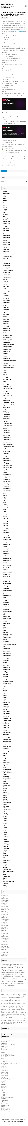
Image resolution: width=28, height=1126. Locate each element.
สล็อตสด (4, 843)
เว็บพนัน (4, 874)
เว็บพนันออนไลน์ (6, 876)
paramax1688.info (7, 490)
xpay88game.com (7, 746)
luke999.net (6, 419)
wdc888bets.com (7, 732)
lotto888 (5, 411)
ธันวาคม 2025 (4, 908)
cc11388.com (6, 295)
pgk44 (4, 509)
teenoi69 (5, 662)
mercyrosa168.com (7, 448)
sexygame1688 (6, 609)
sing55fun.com (6, 613)
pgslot (3, 1096)
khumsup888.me (7, 384)
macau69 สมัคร (6, 430)
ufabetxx (5, 695)
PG (3, 491)
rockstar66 (5, 571)
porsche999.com (7, 535)
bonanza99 (5, 279)
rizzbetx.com (6, 569)
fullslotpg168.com (7, 335)
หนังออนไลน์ (5, 855)
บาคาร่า (4, 781)
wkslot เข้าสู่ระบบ (4, 974)
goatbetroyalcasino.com (8, 344)
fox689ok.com (6, 328)
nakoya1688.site (7, 463)
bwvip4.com (6, 286)
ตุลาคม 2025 (4, 911)
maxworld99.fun (7, 437)
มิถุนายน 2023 (4, 955)
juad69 (4, 381)
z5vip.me (5, 753)
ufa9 (4, 692)
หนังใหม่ (4, 857)
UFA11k (4, 685)
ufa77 (4, 688)
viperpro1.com (6, 722)
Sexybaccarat (6, 604)
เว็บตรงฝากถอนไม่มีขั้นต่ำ (8, 871)
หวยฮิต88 (5, 862)
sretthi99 (5, 639)
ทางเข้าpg (5, 779)
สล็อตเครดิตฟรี (6, 848)
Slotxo (4, 630)
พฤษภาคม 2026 (5, 900)
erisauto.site (6, 309)
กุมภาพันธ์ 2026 (5, 905)
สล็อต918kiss (6, 830)
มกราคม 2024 (4, 944)
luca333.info (6, 412)
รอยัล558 (5, 804)
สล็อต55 (4, 820)
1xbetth (4, 202)
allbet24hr (5, 232)
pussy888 (4, 1048)
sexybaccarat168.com (8, 606)
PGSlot (4, 511)
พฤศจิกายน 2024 (5, 928)
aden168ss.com (6, 225)
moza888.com (6, 456)
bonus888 (5, 281)
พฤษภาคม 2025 (5, 919)
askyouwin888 (6, 246)
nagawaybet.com (7, 460)
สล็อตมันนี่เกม (6, 841)
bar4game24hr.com (7, 254)
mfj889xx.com (6, 451)
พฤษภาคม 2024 (5, 938)
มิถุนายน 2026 (4, 898)
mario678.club (6, 435)
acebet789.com (7, 221)
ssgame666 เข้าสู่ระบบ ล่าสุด (9, 644)
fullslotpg (5, 333)
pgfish (4, 502)
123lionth (5, 191)
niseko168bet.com (7, 465)
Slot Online (5, 621)
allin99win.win (6, 233)
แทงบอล (4, 885)
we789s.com (6, 734)
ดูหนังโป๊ (3, 1092)
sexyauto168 (6, 602)
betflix (4, 261)
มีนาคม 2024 (4, 941)
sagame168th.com (7, 590)
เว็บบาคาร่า (5, 873)
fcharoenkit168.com (8, 318)
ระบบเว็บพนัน (6, 806)
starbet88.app (6, 648)
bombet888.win (7, 277)
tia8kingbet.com (7, 667)
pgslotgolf (5, 525)
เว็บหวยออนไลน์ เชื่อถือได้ (8, 881)
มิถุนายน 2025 (4, 917)
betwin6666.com (7, 267)
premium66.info (7, 539)
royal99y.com (6, 578)
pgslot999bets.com (7, 520)
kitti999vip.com (7, 391)
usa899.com (6, 716)
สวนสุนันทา (11, 983)
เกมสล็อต (5, 866)
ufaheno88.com (7, 700)
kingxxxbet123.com (7, 388)
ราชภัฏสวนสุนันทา (7, 809)
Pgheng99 (5, 506)
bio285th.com (6, 272)
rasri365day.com (7, 558)
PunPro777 (5, 546)
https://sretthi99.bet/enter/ (9, 360)
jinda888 (5, 372)
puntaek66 (4, 1067)
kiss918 (5, 390)
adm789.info (6, 228)
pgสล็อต (4, 530)
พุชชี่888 (5, 797)
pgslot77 (5, 513)
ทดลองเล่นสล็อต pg (7, 778)
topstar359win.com (7, 672)
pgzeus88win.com (7, 528)
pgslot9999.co (6, 518)
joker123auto (6, 376)
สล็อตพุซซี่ (5, 839)
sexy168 (5, 600)
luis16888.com (6, 416)
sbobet (4, 593)
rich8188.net (6, 567)
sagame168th (6, 588)
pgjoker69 (5, 507)
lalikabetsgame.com (8, 397)
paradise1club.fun (7, 486)
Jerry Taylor (11, 171)
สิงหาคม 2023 (4, 952)
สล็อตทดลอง (4, 1091)
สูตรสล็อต (5, 852)
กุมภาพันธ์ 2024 (5, 943)
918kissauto (6, 210)
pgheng (4, 504)
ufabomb (5, 697)
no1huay (5, 469)
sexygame (5, 607)
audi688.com (6, 247)
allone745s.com (7, 237)
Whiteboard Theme (19, 1123)
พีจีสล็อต (5, 795)
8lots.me (5, 205)
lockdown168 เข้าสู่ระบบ (8, 402)
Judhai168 (5, 383)
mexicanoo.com (7, 449)
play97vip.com (4, 17)
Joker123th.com (7, 379)
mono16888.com (7, 455)
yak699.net (6, 748)
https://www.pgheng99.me (8, 1055)
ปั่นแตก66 (5, 788)
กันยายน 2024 (4, 931)
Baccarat (5, 253)
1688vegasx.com (7, 193)
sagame (5, 585)
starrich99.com (6, 650)
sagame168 (5, 586)
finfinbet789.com (7, 319)
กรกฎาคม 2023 (4, 954)
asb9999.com (6, 242)
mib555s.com (6, 453)
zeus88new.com (7, 757)
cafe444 (5, 288)
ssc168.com (6, 641)
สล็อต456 (5, 818)
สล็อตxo (4, 837)
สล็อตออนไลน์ (6, 844)
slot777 (4, 627)
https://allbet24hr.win (7, 1097)
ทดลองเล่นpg (6, 776)
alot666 (5, 240)
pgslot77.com (6, 514)
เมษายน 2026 (4, 901)
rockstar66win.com (7, 572)
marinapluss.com (7, 434)
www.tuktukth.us (7, 743)
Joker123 (5, 374)
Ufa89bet (5, 690)
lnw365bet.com (7, 400)
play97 (21, 161)
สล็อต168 (5, 816)
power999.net (6, 537)
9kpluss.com (6, 214)
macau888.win (6, 432)
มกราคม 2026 (4, 906)
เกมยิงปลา (5, 864)
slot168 (4, 625)
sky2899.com (6, 616)
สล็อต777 (5, 825)
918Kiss (5, 209)
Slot (4, 620)
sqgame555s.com (7, 637)
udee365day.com (7, 683)
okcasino (5, 472)
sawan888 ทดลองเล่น (8, 592)
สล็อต (4, 811)
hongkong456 (6, 358)
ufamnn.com (6, 706)
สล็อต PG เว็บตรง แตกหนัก (8, 815)
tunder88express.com (8, 679)
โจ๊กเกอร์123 (5, 887)
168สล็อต (5, 196)
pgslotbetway (5, 1105)
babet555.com (6, 251)
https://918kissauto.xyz (7, 1040)
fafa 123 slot (6, 314)
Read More (4, 171)
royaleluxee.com (7, 579)
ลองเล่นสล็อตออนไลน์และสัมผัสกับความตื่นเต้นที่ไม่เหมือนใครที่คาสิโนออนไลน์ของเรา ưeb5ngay (15, 1121)
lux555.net (5, 421)
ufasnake (5, 709)
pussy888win (6, 555)
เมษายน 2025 (4, 920)
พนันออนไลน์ (6, 793)
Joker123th (5, 377)
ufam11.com (6, 704)
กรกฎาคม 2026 (4, 897)
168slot (4, 195)
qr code (4, 556)
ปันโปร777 (5, 792)
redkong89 (5, 562)
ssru (4, 646)
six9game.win (6, 614)
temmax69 (5, 664)
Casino (4, 293)
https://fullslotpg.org (6, 1057)
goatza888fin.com (7, 346)
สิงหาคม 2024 (4, 933)
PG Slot (4, 493)
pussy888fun (6, 553)
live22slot (4, 1058)
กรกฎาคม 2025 (4, 916)
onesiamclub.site (7, 481)
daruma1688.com (7, 298)
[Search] (26, 181)
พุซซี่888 (5, 799)
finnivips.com (6, 321)
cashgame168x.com (7, 291)
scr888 (4, 597)
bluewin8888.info (7, 276)
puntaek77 (5, 549)
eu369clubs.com (7, 312)
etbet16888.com (7, 311)
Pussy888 (5, 551)
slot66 (3, 1077)
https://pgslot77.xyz (6, 1054)
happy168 (5, 353)
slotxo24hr (5, 632)
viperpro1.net (6, 723)
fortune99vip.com (7, 326)
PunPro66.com (6, 544)
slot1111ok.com (6, 623)
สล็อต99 (5, 832)
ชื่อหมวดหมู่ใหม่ (6, 764)
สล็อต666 (5, 823)
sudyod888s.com (7, 653)
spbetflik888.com (7, 634)
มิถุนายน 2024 (4, 936)
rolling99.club (6, 574)
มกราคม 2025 (4, 925)
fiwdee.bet (5, 323)
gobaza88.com (6, 347)
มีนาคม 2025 (4, 922)
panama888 (6, 483)
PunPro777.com (6, 548)
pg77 (4, 500)
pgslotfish (5, 523)
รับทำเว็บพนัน (6, 808)
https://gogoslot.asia (7, 1109)
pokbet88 (5, 534)
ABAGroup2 (6, 218)
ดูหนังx (4, 767)
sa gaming (4, 1043)
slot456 (3, 1066)
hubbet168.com (6, 362)
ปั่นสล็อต (5, 786)
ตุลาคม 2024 (4, 930)
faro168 (5, 316)
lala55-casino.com (7, 395)
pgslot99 (5, 516)
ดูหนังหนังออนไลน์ (7, 769)
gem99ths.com (6, 342)
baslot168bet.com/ (7, 256)
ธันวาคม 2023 (4, 946)
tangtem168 (6, 658)
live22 (4, 398)
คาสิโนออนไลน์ (6, 762)
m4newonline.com (7, 423)
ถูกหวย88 (5, 774)
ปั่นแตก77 (5, 790)
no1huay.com (6, 470)
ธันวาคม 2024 (4, 927)
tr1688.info (5, 674)
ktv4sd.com (6, 393)
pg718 (4, 498)
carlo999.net (6, 290)
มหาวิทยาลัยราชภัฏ (7, 802)
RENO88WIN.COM (7, 564)
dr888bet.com (6, 304)
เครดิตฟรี (5, 867)
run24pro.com (6, 581)
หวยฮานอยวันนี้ (6, 860)
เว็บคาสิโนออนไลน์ (7, 869)
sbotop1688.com (7, 595)
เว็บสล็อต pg (5, 880)
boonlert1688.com (7, 283)
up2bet (4, 714)
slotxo (3, 1089)
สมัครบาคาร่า (21, 976)
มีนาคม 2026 (4, 903)
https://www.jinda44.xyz (7, 1078)
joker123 (3, 1106)
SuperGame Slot (7, 657)
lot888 (4, 405)
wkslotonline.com (7, 739)
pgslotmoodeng (5, 1108)
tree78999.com (7, 678)
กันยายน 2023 (4, 951)
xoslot (4, 744)
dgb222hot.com (6, 300)
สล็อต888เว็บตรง (6, 829)
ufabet (4, 693)
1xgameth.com (6, 203)
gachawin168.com (7, 339)
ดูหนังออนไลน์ (6, 771)
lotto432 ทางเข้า (6, 407)
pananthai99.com (7, 484)
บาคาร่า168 (5, 783)
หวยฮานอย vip (6, 859)
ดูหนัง (4, 765)
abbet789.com (6, 219)
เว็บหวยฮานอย (6, 883)
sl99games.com (7, 618)
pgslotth (5, 527)
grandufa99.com (7, 349)
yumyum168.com (7, 750)
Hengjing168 (4, 1072)
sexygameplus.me (7, 611)
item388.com (6, 369)
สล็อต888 (5, 827)
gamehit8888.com (7, 340)
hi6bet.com (5, 356)
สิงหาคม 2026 (4, 895)
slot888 (3, 1081)
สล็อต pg (5, 813)
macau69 (5, 428)
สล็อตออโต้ (5, 846)
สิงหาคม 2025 (4, 914)
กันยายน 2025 (4, 912)
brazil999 (5, 284)
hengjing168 (6, 355)
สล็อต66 (5, 822)
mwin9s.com (6, 458)
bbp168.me (5, 258)
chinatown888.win (7, 297)
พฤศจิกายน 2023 (5, 947)
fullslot (4, 332)
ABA (4, 216)
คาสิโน (4, 760)
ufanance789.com (7, 707)
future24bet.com (7, 337)
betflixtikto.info (6, 263)
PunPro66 (5, 542)
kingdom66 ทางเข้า (7, 386)
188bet (4, 198)
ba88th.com (6, 249)
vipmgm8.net (6, 725)
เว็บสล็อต (5, 878)
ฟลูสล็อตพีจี (5, 801)
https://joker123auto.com (8, 1044)
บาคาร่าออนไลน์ (6, 785)
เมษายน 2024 (4, 939)
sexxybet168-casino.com (9, 599)
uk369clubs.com (7, 711)
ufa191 (4, 686)
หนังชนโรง (4, 1041)
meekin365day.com (8, 444)
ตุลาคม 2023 (4, 949)
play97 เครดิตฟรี (19, 31)
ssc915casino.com (7, 643)
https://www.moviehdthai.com (9, 1063)
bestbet (5, 260)
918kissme (5, 212)
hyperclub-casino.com (8, 365)
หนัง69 (4, 853)
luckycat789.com (7, 414)
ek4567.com (6, 307)
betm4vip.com (6, 265)
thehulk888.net (6, 665)
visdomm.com (6, 729)
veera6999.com (7, 718)
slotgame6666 (6, 628)
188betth (5, 200)
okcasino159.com (7, 474)
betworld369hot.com (8, 268)
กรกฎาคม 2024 (4, 935)
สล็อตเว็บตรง (5, 850)
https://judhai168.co (6, 1080)
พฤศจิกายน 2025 (5, 909)
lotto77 (4, 409)
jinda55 (4, 370)
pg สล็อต (5, 495)
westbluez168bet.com (8, 736)
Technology (6, 660)
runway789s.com (7, 583)
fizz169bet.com (6, 325)
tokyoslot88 (4, 1103)
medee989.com (7, 441)
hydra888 (5, 363)
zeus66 (4, 755)
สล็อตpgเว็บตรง (6, 836)
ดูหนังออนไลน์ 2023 (7, 772)
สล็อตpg (4, 834)
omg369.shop (6, 477)
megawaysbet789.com (8, 446)
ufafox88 (5, 699)
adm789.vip (6, 230)
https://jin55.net (5, 1074)
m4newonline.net (7, 426)
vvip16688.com (7, 730)
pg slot (3, 1052)
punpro (4, 541)
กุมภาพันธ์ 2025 (5, 924)
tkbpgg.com (6, 671)
